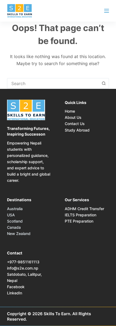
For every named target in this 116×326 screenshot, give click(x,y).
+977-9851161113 (23, 262)
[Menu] (106, 10)
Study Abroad (77, 130)
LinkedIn (14, 293)
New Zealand (18, 233)
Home (70, 111)
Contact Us (75, 123)
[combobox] (52, 83)
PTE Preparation (79, 221)
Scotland (15, 221)
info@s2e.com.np (22, 268)
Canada (14, 227)
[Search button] (103, 83)
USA (11, 215)
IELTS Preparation (80, 215)
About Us (73, 117)
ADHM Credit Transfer (84, 208)
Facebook (16, 286)
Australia (15, 208)
